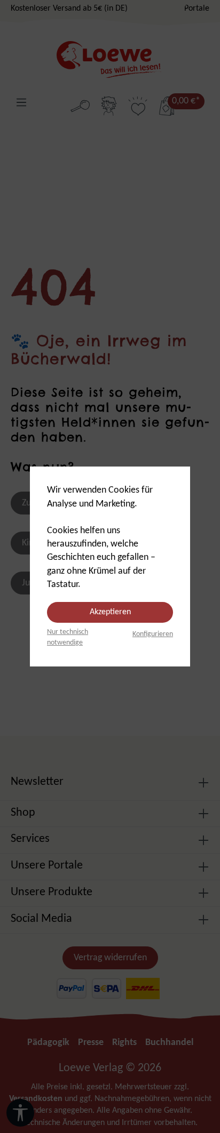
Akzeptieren (110, 612)
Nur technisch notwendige (67, 637)
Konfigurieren (152, 634)
